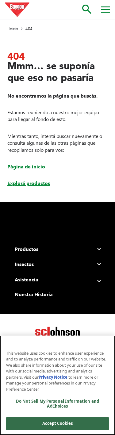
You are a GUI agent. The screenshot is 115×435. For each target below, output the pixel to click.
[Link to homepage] (17, 9)
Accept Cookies (57, 423)
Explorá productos (28, 183)
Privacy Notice (53, 377)
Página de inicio (26, 166)
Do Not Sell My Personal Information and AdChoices (57, 403)
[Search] (87, 9)
